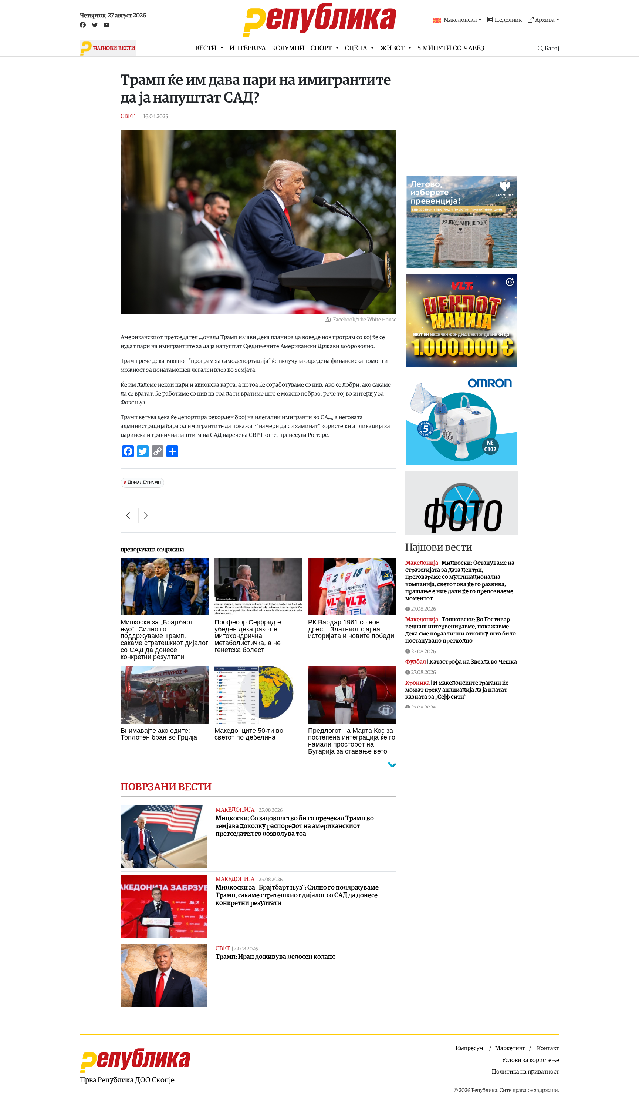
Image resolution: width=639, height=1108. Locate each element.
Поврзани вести (166, 787)
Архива (545, 20)
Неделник (508, 20)
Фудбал (415, 662)
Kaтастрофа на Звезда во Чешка (473, 662)
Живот (393, 48)
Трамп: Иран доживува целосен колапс (275, 957)
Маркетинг (510, 1048)
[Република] (319, 20)
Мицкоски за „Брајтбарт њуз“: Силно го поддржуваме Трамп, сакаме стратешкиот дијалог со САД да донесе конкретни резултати (297, 895)
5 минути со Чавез (450, 48)
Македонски (460, 20)
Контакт (548, 1048)
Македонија (235, 810)
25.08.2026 (271, 810)
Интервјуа (248, 48)
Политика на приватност (525, 1072)
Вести (206, 48)
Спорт (322, 48)
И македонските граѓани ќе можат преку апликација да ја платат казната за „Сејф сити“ (456, 690)
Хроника (417, 683)
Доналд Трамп (144, 483)
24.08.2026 (246, 949)
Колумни (288, 48)
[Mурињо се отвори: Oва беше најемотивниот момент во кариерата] (128, 515)
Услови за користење (530, 1060)
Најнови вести (438, 547)
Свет (128, 116)
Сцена (357, 48)
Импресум (469, 1048)
